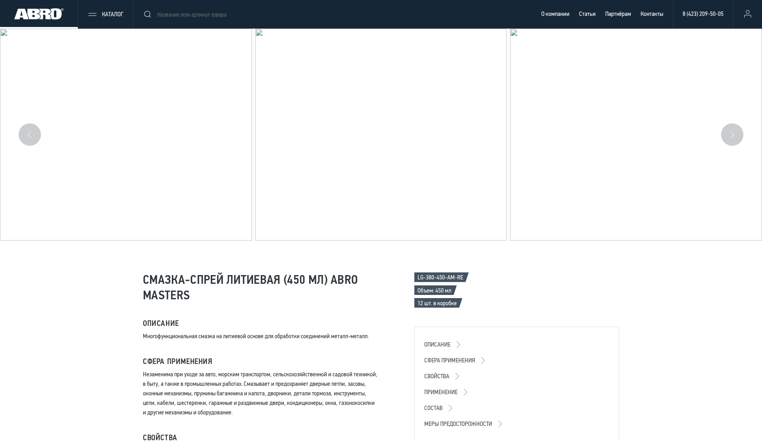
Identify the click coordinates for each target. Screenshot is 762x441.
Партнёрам (618, 13)
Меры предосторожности (458, 424)
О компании (555, 13)
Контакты (652, 13)
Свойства (436, 376)
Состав (433, 408)
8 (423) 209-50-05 (703, 13)
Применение (441, 392)
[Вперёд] (732, 134)
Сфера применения (449, 360)
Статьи (587, 13)
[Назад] (29, 134)
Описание (437, 344)
